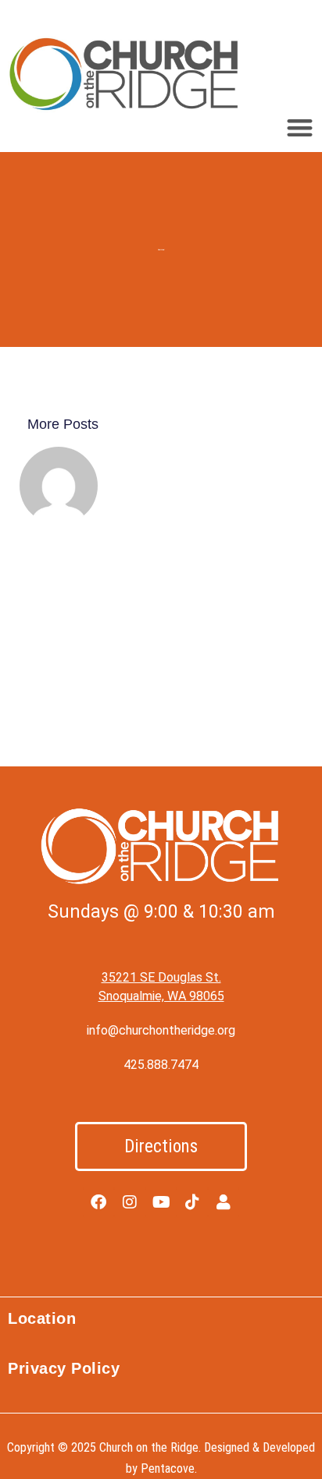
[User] (223, 1202)
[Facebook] (98, 1202)
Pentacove (168, 1468)
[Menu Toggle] (299, 127)
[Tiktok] (192, 1202)
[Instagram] (129, 1202)
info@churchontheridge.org (161, 1030)
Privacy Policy (64, 1368)
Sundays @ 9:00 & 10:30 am (161, 911)
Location (42, 1318)
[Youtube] (161, 1202)
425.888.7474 (161, 1064)
